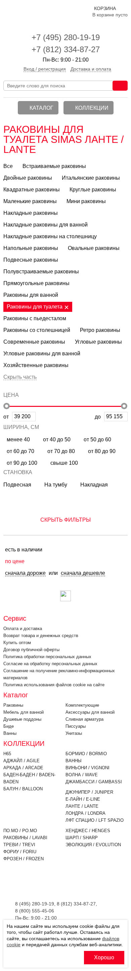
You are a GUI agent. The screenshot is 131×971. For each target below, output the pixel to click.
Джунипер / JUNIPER (89, 792)
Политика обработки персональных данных (47, 656)
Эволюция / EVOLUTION (93, 844)
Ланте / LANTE (82, 806)
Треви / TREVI (19, 844)
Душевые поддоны (22, 719)
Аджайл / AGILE (21, 760)
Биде (8, 726)
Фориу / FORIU (19, 851)
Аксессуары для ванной (90, 712)
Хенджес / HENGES (88, 830)
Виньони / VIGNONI (88, 767)
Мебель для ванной (23, 712)
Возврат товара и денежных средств (40, 635)
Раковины (13, 705)
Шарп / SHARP (82, 837)
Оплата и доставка (22, 628)
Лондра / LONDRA (85, 813)
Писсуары (76, 726)
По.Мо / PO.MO (20, 830)
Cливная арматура (84, 719)
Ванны (9, 733)
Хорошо (104, 957)
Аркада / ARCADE (23, 767)
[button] (65, 516)
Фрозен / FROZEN (23, 858)
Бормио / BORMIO (86, 753)
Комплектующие (82, 705)
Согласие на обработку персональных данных (50, 663)
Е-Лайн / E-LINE (83, 799)
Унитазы (74, 733)
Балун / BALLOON (23, 788)
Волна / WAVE (82, 774)
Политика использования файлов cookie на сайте (53, 684)
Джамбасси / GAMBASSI (94, 781)
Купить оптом (17, 642)
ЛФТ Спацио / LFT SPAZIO (95, 820)
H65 (7, 753)
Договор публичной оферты (31, 649)
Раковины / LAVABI (25, 837)
